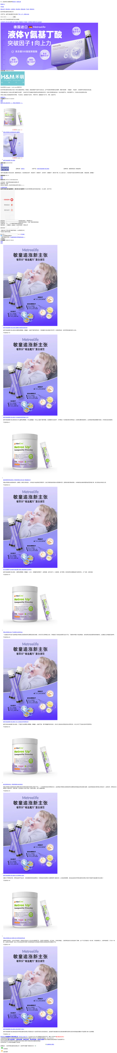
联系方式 (35, 21)
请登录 (14, 1)
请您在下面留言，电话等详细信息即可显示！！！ (12, 185)
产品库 (27, 9)
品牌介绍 (12, 21)
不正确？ (23, 234)
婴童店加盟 (26, 1039)
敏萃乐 (23, 168)
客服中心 (3, 4)
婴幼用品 (8, 9)
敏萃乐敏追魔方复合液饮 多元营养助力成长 (13, 875)
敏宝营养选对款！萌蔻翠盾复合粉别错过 (13, 784)
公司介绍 (7, 21)
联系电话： (3, 222)
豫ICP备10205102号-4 (60, 1036)
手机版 (2, 6)
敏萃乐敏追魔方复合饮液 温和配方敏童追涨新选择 (15, 327)
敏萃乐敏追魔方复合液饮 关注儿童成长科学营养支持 (15, 721)
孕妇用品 (18, 9)
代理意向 (30, 21)
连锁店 (13, 225)
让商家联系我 (4, 187)
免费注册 (18, 1)
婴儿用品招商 (11, 1039)
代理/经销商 (19, 225)
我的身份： (3, 225)
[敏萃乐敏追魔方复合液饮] (13, 159)
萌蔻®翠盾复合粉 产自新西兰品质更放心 (13, 632)
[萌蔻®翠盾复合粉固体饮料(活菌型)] (13, 131)
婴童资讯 (32, 9)
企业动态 (39, 21)
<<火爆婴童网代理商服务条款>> (17, 237)
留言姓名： (3, 220)
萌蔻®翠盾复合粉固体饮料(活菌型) (11, 132)
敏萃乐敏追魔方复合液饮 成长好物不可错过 (13, 1029)
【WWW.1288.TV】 (23, 1036)
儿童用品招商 (19, 1039)
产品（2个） (21, 14)
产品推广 (26, 21)
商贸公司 (26, 225)
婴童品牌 (23, 9)
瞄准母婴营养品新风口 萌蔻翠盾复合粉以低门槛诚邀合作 (17, 480)
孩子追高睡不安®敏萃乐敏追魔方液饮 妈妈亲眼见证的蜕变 (17, 569)
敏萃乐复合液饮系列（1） (7, 103)
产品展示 (16, 21)
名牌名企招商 (40, 1039)
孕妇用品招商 (33, 1039)
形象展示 (21, 21)
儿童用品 (13, 9)
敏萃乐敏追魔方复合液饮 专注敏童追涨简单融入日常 (15, 417)
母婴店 (9, 225)
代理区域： (3, 223)
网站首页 (3, 9)
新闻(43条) (26, 14)
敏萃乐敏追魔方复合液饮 (9, 160)
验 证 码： (3, 234)
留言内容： (3, 227)
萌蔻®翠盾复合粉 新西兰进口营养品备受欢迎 (14, 938)
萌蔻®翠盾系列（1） (18, 103)
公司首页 (3, 21)
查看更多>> (3, 97)
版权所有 (3, 1036)
